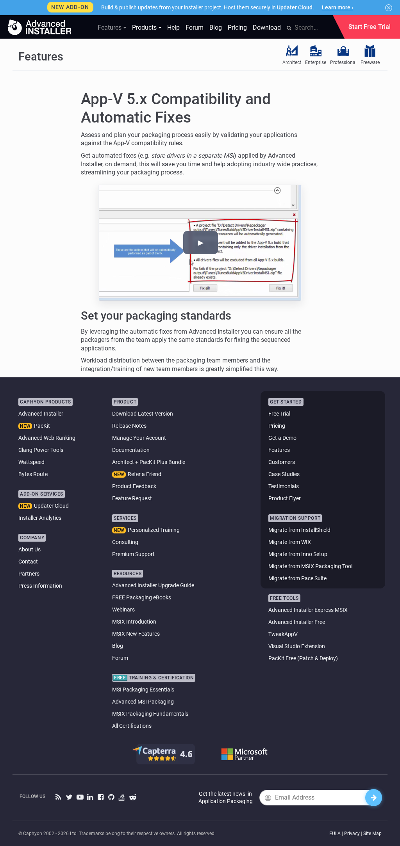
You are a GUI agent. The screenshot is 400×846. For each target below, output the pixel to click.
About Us (29, 549)
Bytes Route (33, 474)
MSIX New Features (136, 634)
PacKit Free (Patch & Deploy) (303, 658)
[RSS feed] (58, 797)
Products (144, 27)
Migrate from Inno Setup (297, 554)
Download (267, 27)
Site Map (372, 833)
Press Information (40, 586)
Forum (195, 27)
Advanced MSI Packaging (143, 701)
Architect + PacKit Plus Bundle (148, 462)
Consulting (125, 542)
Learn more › (337, 7)
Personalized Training (154, 530)
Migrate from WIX (289, 542)
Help (173, 27)
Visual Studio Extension (296, 646)
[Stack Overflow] (122, 797)
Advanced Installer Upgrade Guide (153, 585)
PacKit (42, 426)
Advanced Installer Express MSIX (308, 610)
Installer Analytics (39, 518)
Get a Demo (282, 438)
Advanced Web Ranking (46, 438)
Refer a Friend (144, 474)
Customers (281, 462)
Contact (28, 561)
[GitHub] (111, 797)
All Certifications (132, 726)
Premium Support (133, 554)
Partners (28, 574)
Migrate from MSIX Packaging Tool (310, 566)
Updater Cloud (51, 506)
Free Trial (279, 414)
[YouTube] (80, 797)
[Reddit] (132, 797)
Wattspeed (31, 462)
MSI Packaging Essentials (143, 689)
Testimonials (283, 486)
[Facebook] (101, 797)
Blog (215, 27)
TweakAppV (283, 634)
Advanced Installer (40, 414)
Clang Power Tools (40, 450)
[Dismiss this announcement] (388, 7)
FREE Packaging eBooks (141, 597)
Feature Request (132, 498)
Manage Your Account (139, 438)
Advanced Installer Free (296, 622)
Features (109, 27)
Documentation (131, 450)
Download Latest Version (142, 414)
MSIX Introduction (134, 622)
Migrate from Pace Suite (297, 578)
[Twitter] (69, 797)
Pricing (237, 27)
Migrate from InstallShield (299, 530)
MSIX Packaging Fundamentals (150, 714)
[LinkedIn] (90, 797)
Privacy (352, 833)
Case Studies (284, 474)
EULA (335, 833)
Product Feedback (134, 486)
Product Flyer (284, 498)
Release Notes (129, 426)
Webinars (123, 609)
